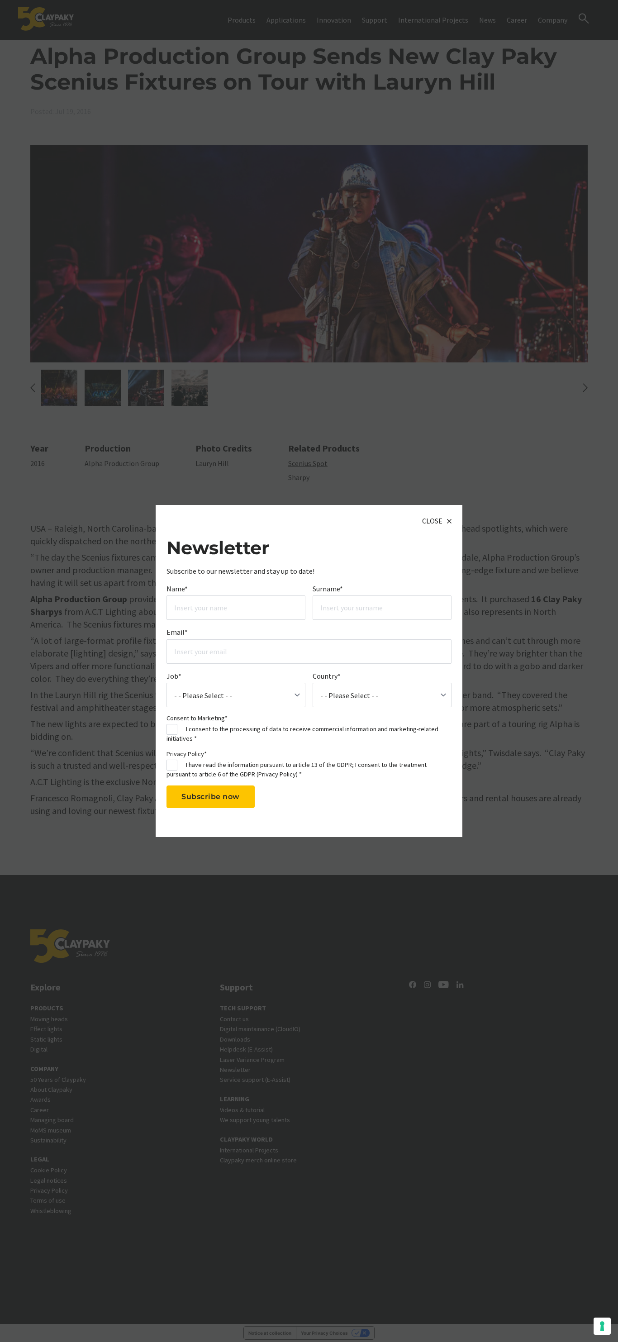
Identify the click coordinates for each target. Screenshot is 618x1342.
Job (173, 675)
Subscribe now (210, 796)
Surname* (328, 588)
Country (327, 675)
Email (177, 632)
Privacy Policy (277, 774)
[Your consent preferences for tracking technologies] (602, 1326)
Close (432, 520)
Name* (177, 588)
